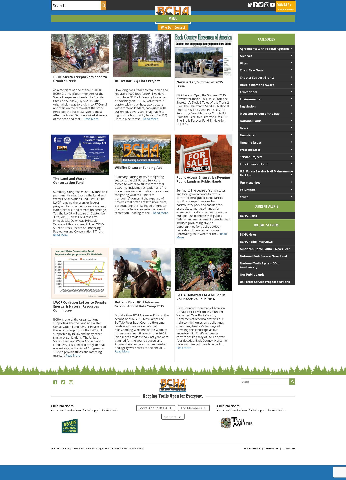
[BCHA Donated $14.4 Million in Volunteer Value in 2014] (203, 269)
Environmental (250, 99)
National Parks (250, 121)
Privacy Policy (252, 448)
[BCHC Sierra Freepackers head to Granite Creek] (80, 53)
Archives (246, 56)
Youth (244, 197)
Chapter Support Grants (257, 78)
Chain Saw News (252, 70)
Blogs (244, 63)
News (244, 128)
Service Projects (251, 157)
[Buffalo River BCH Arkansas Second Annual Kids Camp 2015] (142, 273)
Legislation (248, 106)
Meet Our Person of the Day (260, 114)
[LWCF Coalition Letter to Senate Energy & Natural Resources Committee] (80, 273)
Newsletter (248, 135)
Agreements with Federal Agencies (264, 49)
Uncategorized (250, 183)
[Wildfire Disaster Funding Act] (142, 149)
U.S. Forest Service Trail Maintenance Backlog (266, 173)
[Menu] (173, 18)
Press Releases (250, 150)
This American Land (254, 164)
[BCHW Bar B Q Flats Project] (142, 55)
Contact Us (289, 448)
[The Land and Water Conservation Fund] (80, 155)
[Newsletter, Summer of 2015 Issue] (203, 56)
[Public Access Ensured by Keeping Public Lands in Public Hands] (203, 154)
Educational (248, 92)
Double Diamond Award (257, 85)
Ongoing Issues (251, 142)
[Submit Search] (103, 5)
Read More (91, 119)
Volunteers (248, 190)
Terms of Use (271, 448)
